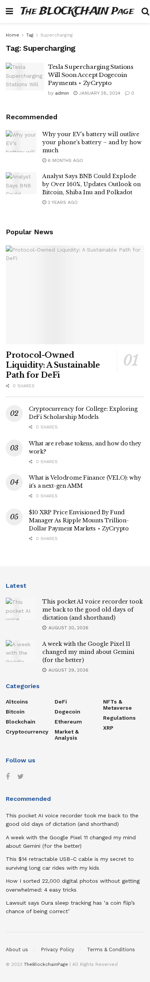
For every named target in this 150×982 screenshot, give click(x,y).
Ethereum (68, 722)
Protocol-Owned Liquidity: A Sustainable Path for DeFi (53, 365)
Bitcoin (15, 712)
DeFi (61, 702)
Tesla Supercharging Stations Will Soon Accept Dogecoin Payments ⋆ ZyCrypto (90, 75)
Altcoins (17, 702)
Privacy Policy (57, 949)
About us (17, 949)
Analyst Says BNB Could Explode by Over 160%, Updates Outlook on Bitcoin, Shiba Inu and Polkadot (91, 184)
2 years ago (62, 202)
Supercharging (56, 35)
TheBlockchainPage (46, 964)
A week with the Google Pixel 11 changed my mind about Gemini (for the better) (88, 652)
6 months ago (64, 160)
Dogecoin (67, 712)
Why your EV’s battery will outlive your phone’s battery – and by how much (92, 142)
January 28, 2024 (98, 93)
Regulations (119, 718)
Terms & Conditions (111, 949)
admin (62, 93)
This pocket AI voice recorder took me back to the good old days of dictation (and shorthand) (92, 609)
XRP (108, 728)
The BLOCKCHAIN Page (77, 12)
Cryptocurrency (27, 732)
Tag (29, 35)
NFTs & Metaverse (117, 705)
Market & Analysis (67, 735)
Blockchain (20, 722)
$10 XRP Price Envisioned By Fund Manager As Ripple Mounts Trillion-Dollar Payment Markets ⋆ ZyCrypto (79, 520)
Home (12, 35)
